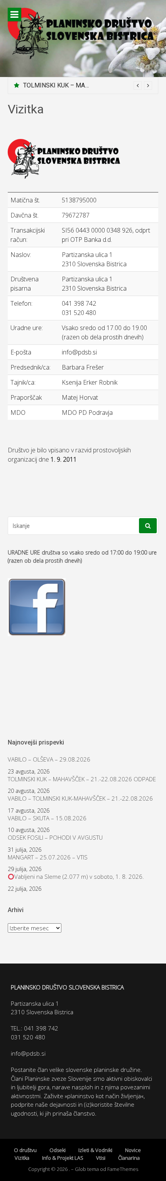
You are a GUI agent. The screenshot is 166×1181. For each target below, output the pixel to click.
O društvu (25, 1150)
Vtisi (100, 1157)
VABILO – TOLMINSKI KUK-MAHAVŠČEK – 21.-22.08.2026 (80, 798)
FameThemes (122, 1169)
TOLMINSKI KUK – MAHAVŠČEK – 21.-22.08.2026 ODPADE (82, 779)
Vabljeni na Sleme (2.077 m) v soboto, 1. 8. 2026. (79, 876)
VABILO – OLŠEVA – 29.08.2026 (49, 759)
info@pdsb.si (28, 1053)
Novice (133, 1150)
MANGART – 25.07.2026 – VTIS (48, 857)
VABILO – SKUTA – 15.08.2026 (47, 818)
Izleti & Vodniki (95, 1150)
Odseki (57, 1150)
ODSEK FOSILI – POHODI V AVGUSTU (55, 837)
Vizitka (22, 1157)
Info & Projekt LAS (62, 1157)
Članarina (129, 1157)
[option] (87, 85)
